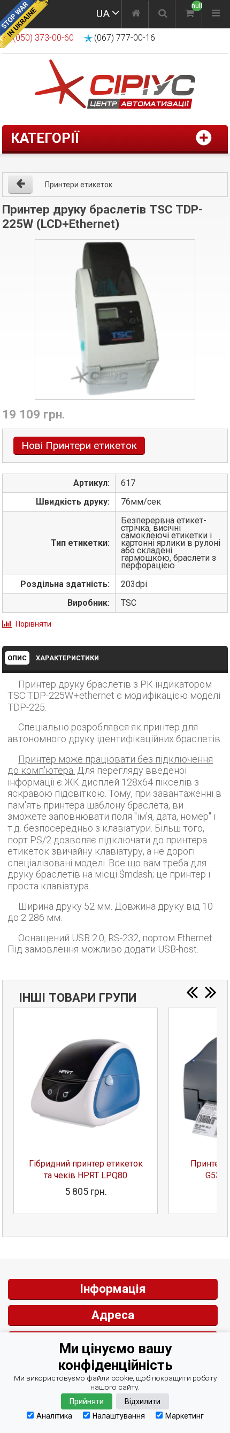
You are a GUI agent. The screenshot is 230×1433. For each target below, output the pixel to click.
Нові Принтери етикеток (79, 445)
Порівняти (33, 624)
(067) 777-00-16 (124, 38)
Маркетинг (184, 1416)
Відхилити (142, 1401)
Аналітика (54, 1416)
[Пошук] (162, 14)
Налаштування (119, 1416)
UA (103, 13)
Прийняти (87, 1401)
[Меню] (216, 14)
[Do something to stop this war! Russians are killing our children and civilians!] (24, 24)
